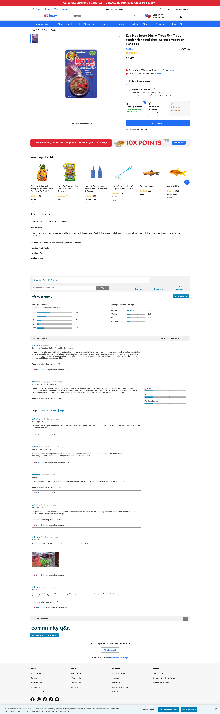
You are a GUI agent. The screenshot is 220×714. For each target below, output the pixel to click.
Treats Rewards (36, 682)
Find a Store (158, 673)
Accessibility (76, 692)
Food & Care (43, 30)
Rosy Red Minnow (147, 186)
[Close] (216, 709)
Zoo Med (129, 49)
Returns (74, 687)
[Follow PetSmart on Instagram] (39, 699)
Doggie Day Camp (120, 687)
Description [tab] (37, 221)
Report (63, 410)
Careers (33, 678)
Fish (33, 30)
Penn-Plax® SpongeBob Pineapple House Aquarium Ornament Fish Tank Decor (42, 188)
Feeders (54, 30)
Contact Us (76, 678)
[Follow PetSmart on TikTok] (51, 699)
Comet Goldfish (173, 186)
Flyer (47, 9)
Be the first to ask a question (45, 635)
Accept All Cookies (189, 709)
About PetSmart (37, 673)
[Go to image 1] (35, 38)
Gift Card (36, 9)
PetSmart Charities (38, 692)
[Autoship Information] (154, 89)
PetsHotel (116, 682)
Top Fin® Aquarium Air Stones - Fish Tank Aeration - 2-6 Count (96, 188)
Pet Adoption (117, 692)
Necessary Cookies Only (168, 709)
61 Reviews (53, 280)
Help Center (76, 673)
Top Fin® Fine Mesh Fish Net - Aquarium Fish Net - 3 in (123, 187)
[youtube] (57, 699)
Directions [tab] (65, 221)
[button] (185, 619)
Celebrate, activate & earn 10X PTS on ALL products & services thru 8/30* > (110, 2)
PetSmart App (36, 687)
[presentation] (45, 559)
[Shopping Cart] (185, 17)
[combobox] (105, 15)
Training (115, 678)
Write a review (182, 296)
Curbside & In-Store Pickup (164, 678)
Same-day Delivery (161, 682)
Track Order (76, 682)
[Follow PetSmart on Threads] (45, 699)
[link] (38, 280)
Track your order (61, 9)
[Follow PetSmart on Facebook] (32, 699)
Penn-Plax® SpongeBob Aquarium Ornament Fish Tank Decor (68, 188)
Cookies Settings (148, 709)
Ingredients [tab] (51, 221)
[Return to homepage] (50, 15)
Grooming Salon (118, 673)
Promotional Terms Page (119, 658)
